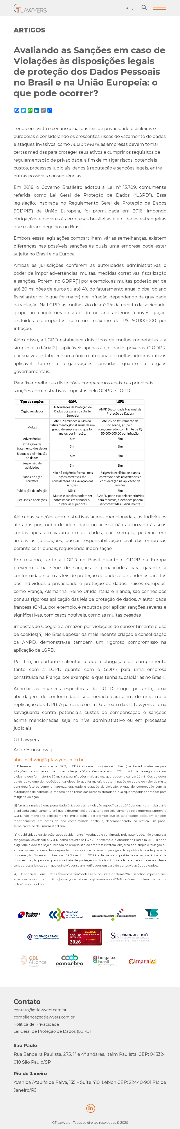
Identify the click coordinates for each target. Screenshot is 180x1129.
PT (128, 8)
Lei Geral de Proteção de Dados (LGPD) (52, 1031)
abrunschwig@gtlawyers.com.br (49, 759)
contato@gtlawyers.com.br (40, 1010)
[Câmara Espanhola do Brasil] (143, 961)
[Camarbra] (70, 961)
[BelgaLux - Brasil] (106, 961)
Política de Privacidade (36, 1024)
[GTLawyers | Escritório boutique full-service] (30, 7)
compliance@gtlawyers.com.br (44, 1017)
